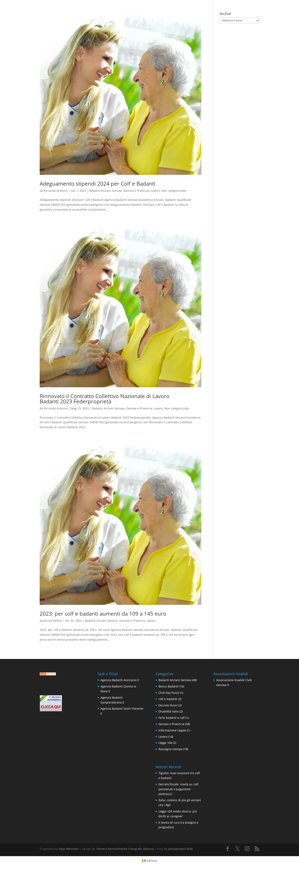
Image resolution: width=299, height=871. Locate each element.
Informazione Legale (172, 730)
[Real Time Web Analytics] (48, 674)
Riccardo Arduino (56, 191)
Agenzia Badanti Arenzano (118, 680)
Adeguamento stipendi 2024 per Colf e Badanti (97, 183)
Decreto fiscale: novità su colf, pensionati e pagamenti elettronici (178, 789)
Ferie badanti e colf (171, 718)
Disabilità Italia (168, 711)
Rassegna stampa (170, 749)
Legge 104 (165, 743)
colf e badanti (167, 699)
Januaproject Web (180, 849)
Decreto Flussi (168, 705)
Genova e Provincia (136, 191)
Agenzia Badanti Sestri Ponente (121, 708)
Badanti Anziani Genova (105, 191)
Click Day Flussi (168, 693)
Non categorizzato (174, 191)
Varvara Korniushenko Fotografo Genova (125, 849)
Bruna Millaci (53, 621)
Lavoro (155, 191)
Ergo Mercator (69, 849)
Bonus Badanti (168, 686)
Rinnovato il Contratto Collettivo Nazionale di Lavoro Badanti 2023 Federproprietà (104, 398)
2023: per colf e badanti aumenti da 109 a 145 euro (103, 613)
